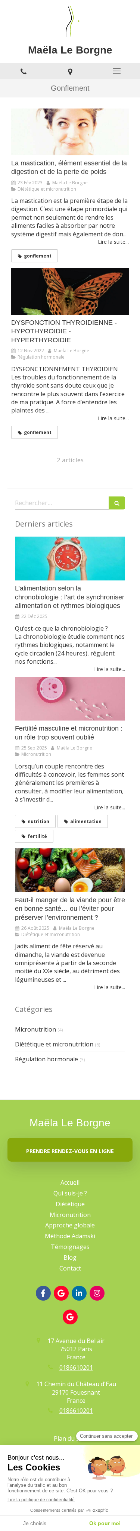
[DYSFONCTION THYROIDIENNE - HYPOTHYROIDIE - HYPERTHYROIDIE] (70, 291)
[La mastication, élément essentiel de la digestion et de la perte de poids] (70, 132)
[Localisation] (70, 71)
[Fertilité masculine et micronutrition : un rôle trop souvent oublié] (70, 699)
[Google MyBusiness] (61, 1293)
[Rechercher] (117, 502)
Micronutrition (35, 1029)
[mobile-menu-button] (116, 71)
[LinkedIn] (79, 1293)
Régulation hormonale (46, 1059)
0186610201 (76, 1367)
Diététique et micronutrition (54, 1044)
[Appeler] (23, 71)
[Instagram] (97, 1293)
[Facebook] (43, 1293)
